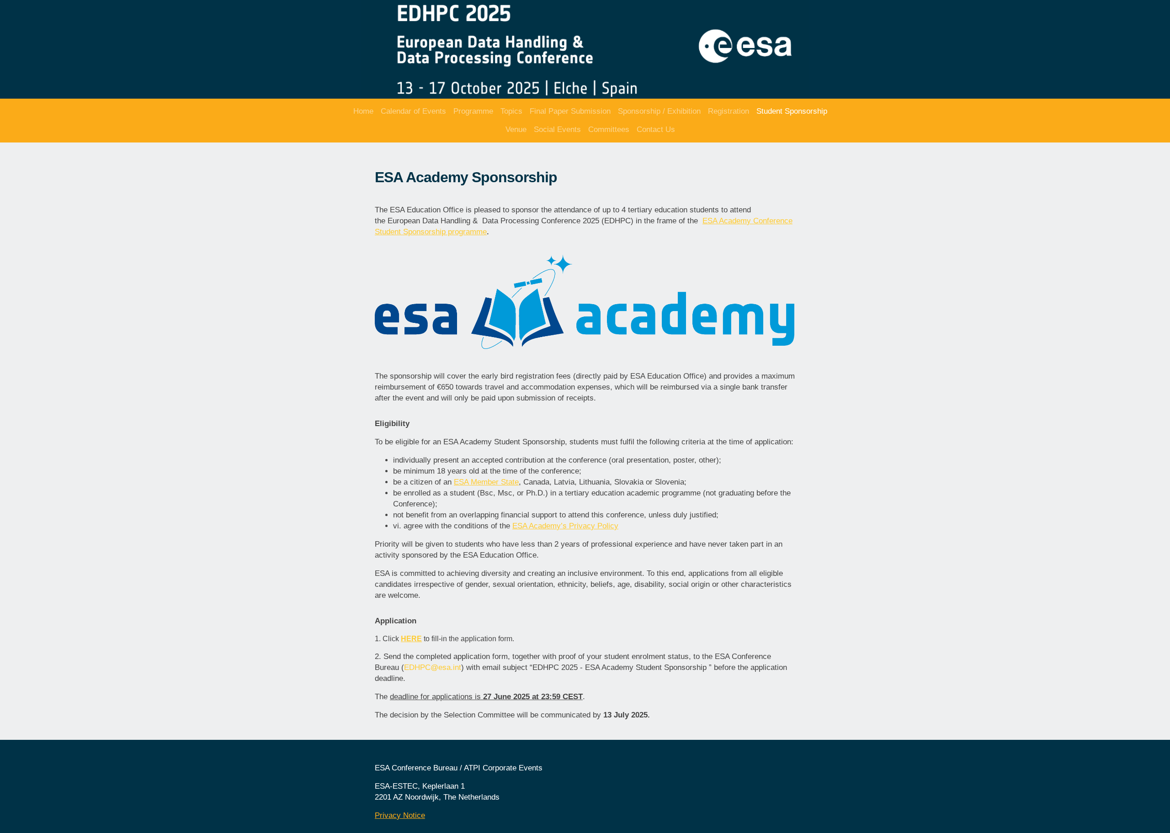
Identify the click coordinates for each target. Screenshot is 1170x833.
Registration (728, 111)
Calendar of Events (413, 111)
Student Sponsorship (791, 111)
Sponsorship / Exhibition (659, 111)
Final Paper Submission (570, 111)
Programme (473, 111)
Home (363, 111)
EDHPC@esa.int (432, 667)
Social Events (557, 129)
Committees (608, 129)
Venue (515, 129)
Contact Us (656, 129)
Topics (511, 111)
